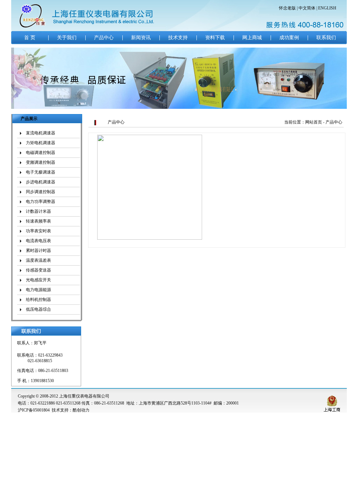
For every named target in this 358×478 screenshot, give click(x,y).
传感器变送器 (38, 270)
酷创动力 (81, 410)
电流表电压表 (38, 240)
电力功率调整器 (40, 201)
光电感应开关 (38, 279)
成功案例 (289, 37)
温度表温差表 (38, 260)
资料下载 (215, 37)
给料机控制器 (38, 299)
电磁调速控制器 (40, 152)
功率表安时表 (38, 231)
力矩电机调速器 (40, 142)
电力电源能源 (38, 289)
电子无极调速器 (40, 172)
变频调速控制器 (40, 162)
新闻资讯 (141, 37)
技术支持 (178, 37)
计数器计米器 (38, 211)
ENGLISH (327, 8)
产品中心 (104, 37)
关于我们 (67, 37)
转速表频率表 (38, 221)
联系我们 (326, 37)
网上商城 (252, 37)
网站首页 (313, 122)
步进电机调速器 (40, 182)
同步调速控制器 (40, 191)
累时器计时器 (38, 250)
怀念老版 (287, 8)
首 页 (29, 37)
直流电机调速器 (40, 133)
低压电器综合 (38, 309)
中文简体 (307, 8)
